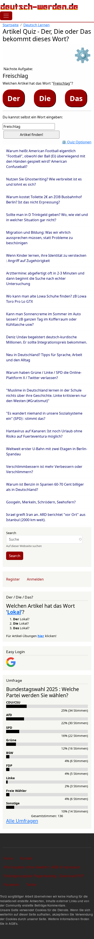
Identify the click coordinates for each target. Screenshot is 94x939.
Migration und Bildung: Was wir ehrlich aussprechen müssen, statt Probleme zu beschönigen (39, 237)
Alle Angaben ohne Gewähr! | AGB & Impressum (41, 867)
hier (41, 636)
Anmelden (35, 579)
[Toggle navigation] (6, 15)
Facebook (11, 884)
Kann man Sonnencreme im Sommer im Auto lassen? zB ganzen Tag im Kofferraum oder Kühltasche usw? (43, 319)
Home (8, 858)
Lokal (14, 611)
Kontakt (26, 858)
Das (76, 98)
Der (13, 98)
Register (13, 579)
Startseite (11, 25)
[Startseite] (39, 6)
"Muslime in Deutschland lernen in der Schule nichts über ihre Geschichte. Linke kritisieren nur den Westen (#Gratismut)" (46, 395)
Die (45, 98)
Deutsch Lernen (36, 25)
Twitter (31, 884)
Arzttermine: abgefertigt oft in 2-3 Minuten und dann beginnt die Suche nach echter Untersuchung (45, 278)
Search (11, 533)
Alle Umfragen (22, 821)
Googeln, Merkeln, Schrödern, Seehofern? (41, 502)
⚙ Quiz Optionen (76, 142)
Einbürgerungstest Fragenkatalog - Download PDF (43, 875)
